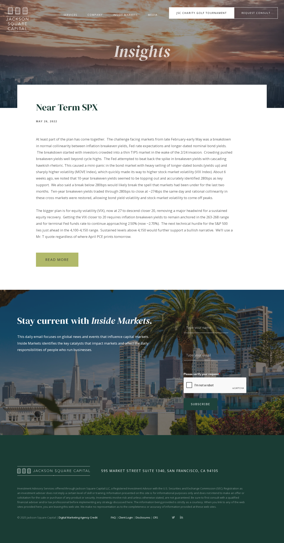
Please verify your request (202, 374)
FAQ (113, 517)
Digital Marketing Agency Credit (78, 517)
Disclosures (143, 517)
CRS (155, 517)
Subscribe (200, 404)
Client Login (126, 517)
